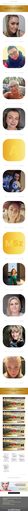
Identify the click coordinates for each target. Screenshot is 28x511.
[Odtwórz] (5, 41)
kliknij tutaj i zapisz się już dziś (14, 492)
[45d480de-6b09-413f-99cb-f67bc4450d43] (14, 461)
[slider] (22, 41)
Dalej (24, 474)
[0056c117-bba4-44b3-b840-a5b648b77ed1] (22, 461)
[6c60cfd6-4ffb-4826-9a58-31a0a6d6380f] (6, 461)
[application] (14, 41)
